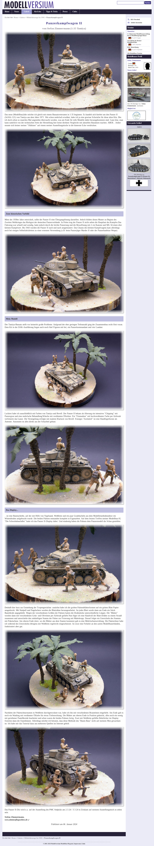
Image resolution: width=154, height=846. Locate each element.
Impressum (77, 843)
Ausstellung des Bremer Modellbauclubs (134, 41)
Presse (65, 12)
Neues (16, 12)
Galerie (26, 12)
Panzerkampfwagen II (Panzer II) (139, 176)
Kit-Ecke (37, 12)
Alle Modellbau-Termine (134, 53)
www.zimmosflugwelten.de (16, 820)
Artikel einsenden (136, 22)
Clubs (74, 12)
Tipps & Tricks (52, 12)
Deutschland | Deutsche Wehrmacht (139, 178)
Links (83, 843)
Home (7, 12)
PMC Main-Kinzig (133, 47)
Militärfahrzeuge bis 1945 (36, 17)
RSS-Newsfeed (135, 19)
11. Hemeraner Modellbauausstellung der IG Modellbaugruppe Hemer (138, 34)
